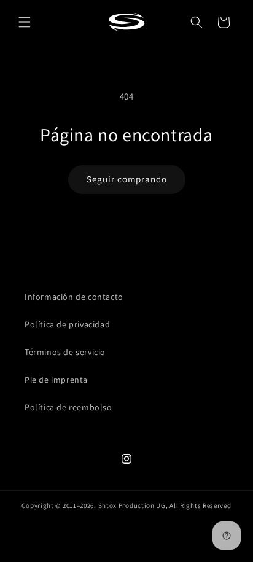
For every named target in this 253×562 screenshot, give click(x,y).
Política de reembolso (68, 407)
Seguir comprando (127, 179)
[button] (24, 22)
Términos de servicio (65, 351)
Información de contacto (74, 296)
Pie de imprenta (56, 379)
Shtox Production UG (132, 505)
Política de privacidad (67, 324)
